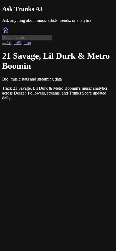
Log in (12, 42)
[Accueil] (5, 32)
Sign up (24, 42)
